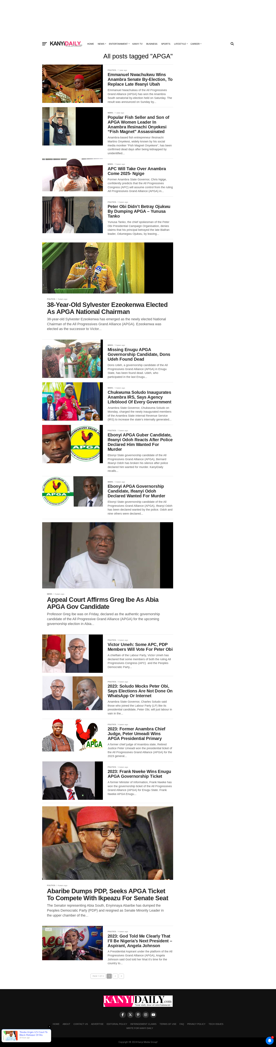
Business (151, 44)
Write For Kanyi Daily (139, 1028)
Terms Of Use (168, 1024)
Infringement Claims (143, 1024)
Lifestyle (180, 44)
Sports (165, 44)
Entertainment (118, 44)
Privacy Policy (196, 1024)
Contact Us (80, 1024)
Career (195, 44)
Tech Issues (216, 1024)
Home (90, 44)
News (101, 44)
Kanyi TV (137, 44)
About (66, 1024)
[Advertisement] (138, 20)
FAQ (182, 1024)
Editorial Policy (117, 1024)
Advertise (97, 1024)
